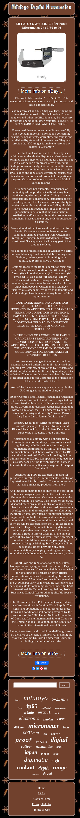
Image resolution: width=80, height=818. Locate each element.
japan (31, 752)
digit (55, 760)
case (60, 718)
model (45, 753)
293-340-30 (41, 742)
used (57, 713)
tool (45, 733)
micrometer (43, 725)
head (56, 753)
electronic (29, 718)
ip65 (32, 706)
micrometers (60, 708)
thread (47, 773)
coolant (26, 767)
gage (20, 708)
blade (29, 713)
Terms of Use (42, 809)
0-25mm (60, 699)
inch (66, 727)
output (44, 712)
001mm (19, 727)
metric (55, 733)
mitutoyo (35, 698)
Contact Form (41, 798)
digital (59, 739)
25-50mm (35, 774)
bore (17, 700)
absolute (48, 719)
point (59, 746)
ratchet (46, 707)
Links (41, 793)
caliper (26, 746)
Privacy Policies (41, 804)
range (60, 767)
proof (24, 740)
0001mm (31, 732)
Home (41, 787)
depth (43, 768)
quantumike (44, 746)
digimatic (36, 759)
